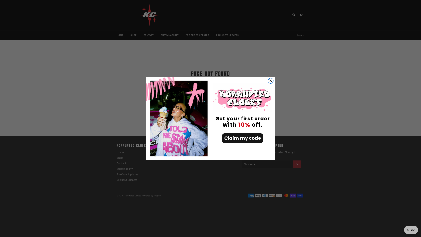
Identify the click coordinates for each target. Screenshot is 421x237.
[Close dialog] (270, 80)
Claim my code (242, 138)
